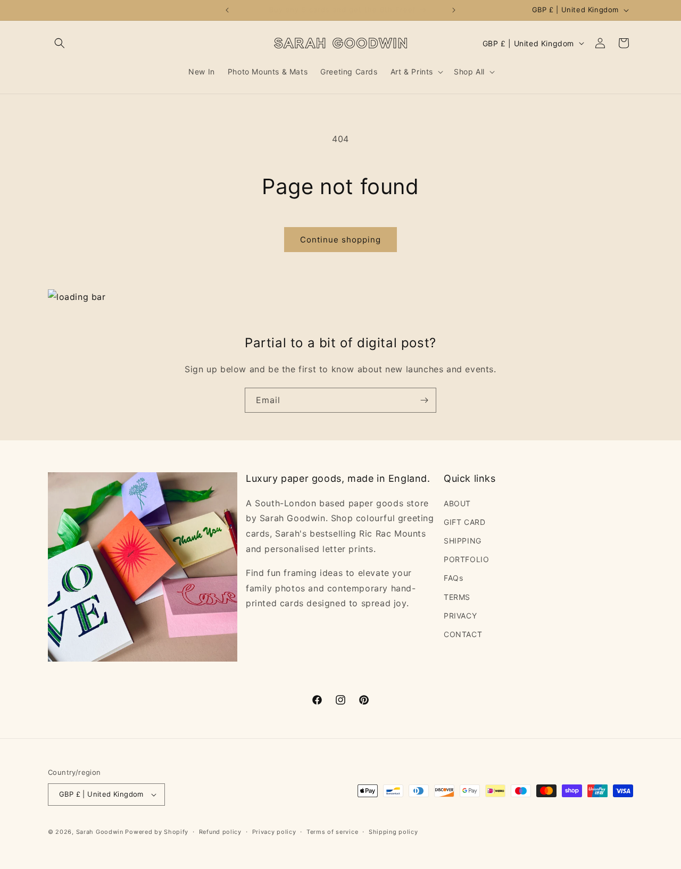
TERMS (457, 596)
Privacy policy (274, 831)
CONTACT (463, 634)
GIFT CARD (464, 522)
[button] (59, 43)
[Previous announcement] (227, 10)
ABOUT (457, 503)
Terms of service (332, 831)
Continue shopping (340, 240)
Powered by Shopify (156, 831)
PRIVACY (460, 615)
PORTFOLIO (466, 559)
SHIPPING (462, 540)
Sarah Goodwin (99, 831)
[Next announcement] (454, 10)
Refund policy (220, 831)
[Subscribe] (424, 400)
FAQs (453, 577)
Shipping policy (393, 831)
